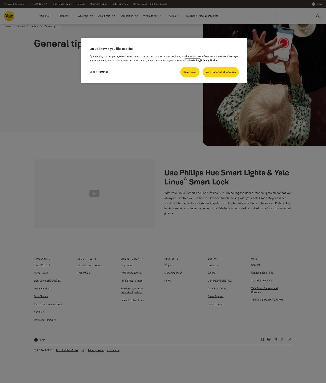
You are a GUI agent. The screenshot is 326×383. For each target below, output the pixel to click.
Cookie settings (98, 71)
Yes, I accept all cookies (221, 72)
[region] (164, 60)
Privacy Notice (209, 60)
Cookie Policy (192, 60)
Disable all (189, 72)
